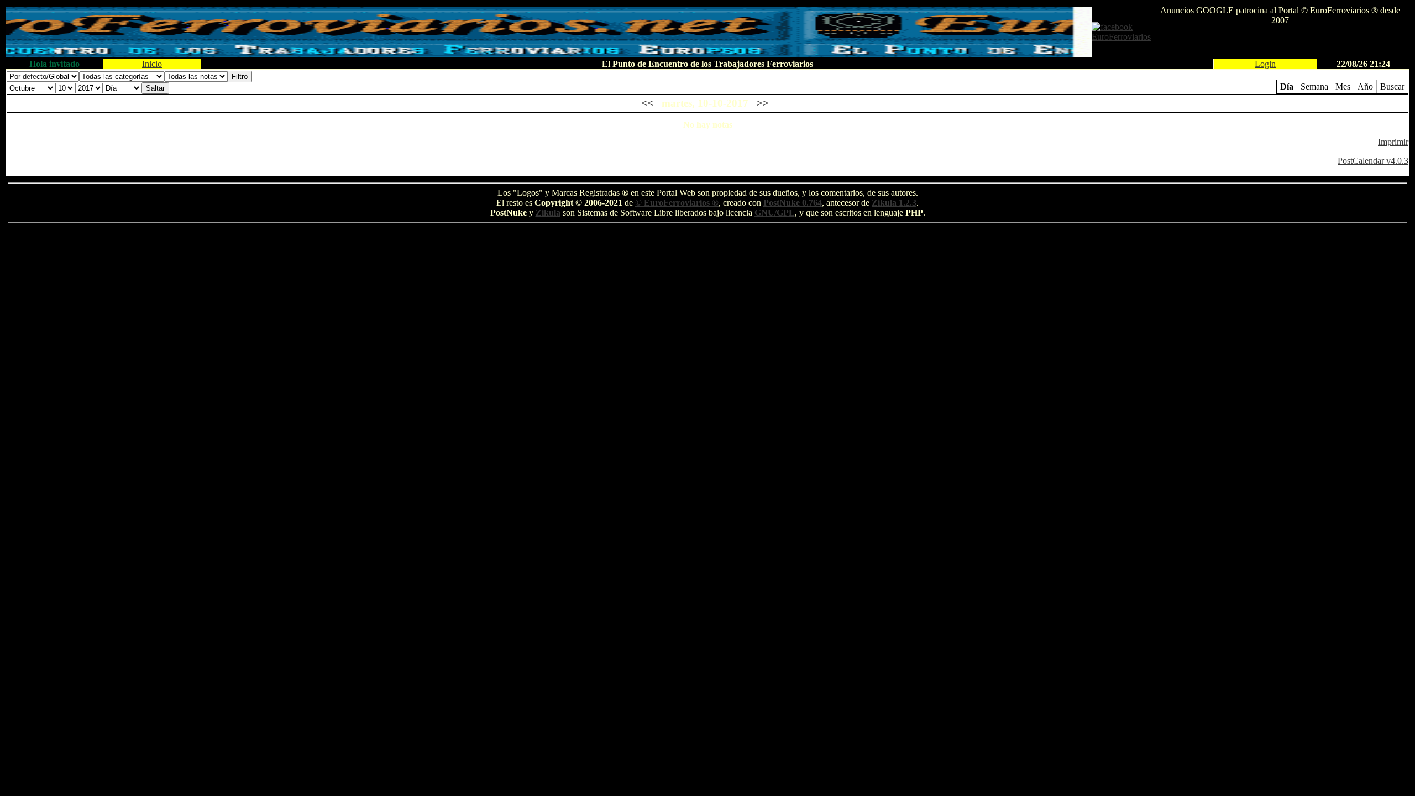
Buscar (1392, 86)
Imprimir (1393, 141)
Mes (1342, 86)
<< (647, 103)
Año (1365, 86)
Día (1286, 86)
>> (763, 103)
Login (1265, 64)
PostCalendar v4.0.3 (1373, 160)
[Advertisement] (1280, 42)
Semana (1314, 86)
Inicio (152, 64)
